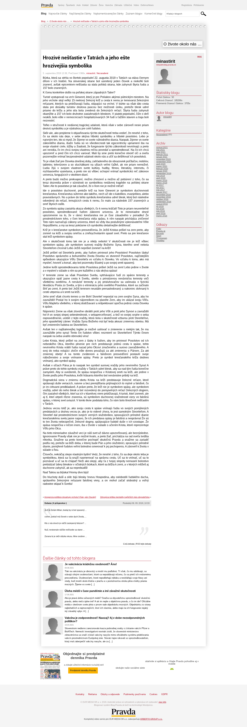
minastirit (90, 73)
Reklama (92, 694)
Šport (158, 236)
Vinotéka (160, 240)
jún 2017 (160, 187)
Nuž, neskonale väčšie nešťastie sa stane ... (65, 530)
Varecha (109, 5)
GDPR (164, 694)
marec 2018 (161, 183)
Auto (78, 5)
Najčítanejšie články (80, 13)
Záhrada (118, 5)
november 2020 (163, 159)
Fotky (158, 229)
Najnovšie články (58, 13)
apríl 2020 (161, 164)
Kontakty (80, 694)
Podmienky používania (135, 694)
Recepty (160, 233)
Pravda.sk (160, 231)
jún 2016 (160, 209)
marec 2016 (161, 216)
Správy (61, 5)
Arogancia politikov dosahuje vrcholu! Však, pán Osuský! (70, 497)
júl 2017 (160, 185)
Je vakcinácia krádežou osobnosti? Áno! (91, 564)
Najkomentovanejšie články (108, 13)
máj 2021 (160, 150)
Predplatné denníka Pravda (83, 670)
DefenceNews (147, 5)
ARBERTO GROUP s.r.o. (151, 719)
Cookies (153, 694)
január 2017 (161, 192)
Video (136, 5)
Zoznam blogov (134, 13)
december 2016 (163, 194)
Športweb (70, 5)
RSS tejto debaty (143, 544)
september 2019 (163, 173)
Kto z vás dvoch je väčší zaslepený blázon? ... (65, 523)
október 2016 (162, 199)
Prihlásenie (199, 5)
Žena (101, 5)
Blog (43, 13)
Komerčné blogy (153, 13)
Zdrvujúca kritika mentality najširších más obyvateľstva (125, 497)
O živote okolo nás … (59, 21)
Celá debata (128, 544)
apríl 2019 (161, 178)
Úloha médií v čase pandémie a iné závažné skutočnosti (100, 591)
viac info (162, 702)
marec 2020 (161, 166)
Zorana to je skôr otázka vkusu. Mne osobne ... (66, 536)
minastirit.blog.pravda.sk (166, 65)
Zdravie (93, 5)
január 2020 (161, 171)
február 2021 (162, 154)
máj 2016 (160, 211)
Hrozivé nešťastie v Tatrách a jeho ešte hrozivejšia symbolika (101, 21)
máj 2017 (160, 190)
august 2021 (162, 147)
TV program (161, 238)
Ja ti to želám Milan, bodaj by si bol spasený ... (66, 510)
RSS (199, 57)
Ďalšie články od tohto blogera (69, 558)
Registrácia (186, 5)
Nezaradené (102, 73)
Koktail (85, 5)
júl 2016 (160, 206)
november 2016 (163, 197)
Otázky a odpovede (110, 694)
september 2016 (163, 202)
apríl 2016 (161, 213)
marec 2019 (161, 180)
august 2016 (162, 204)
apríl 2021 (161, 152)
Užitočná (128, 5)
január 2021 (161, 157)
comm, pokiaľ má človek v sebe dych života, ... (65, 517)
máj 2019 (160, 176)
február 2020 (162, 169)
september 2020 (163, 162)
